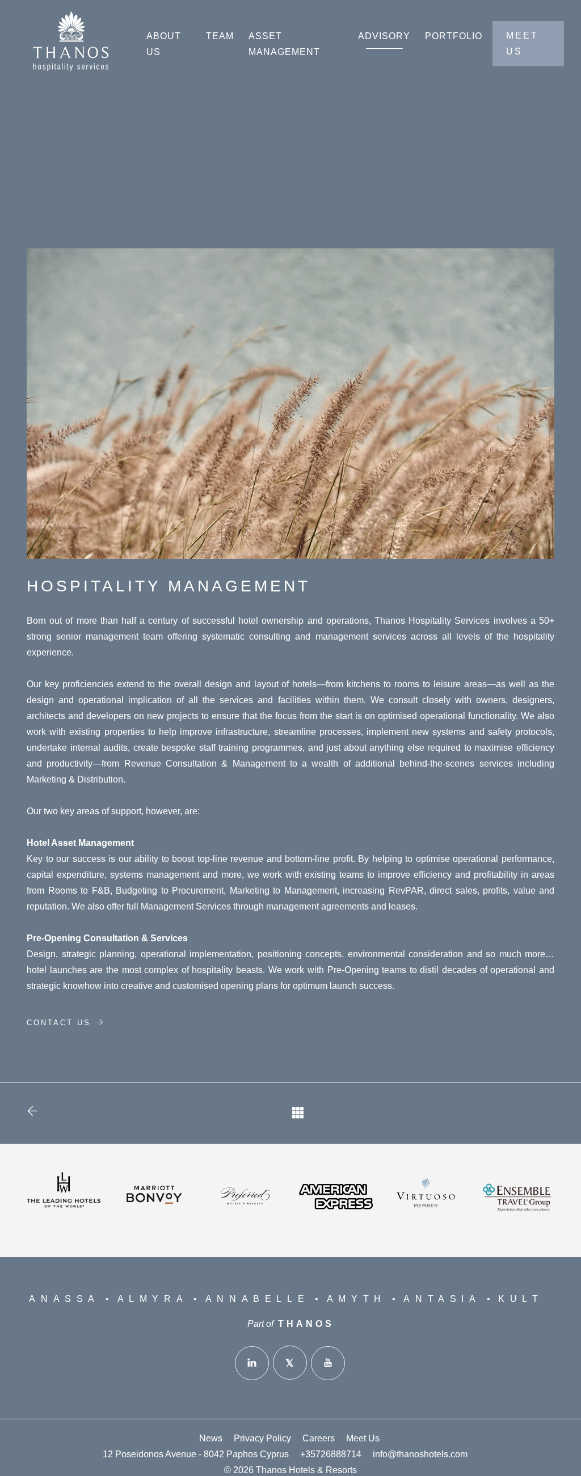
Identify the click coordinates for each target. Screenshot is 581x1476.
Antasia (442, 1299)
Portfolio (453, 36)
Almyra (152, 1299)
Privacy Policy (262, 1438)
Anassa (64, 1299)
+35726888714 (330, 1454)
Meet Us (363, 1438)
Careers (318, 1438)
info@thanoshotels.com (420, 1454)
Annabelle (257, 1299)
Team (220, 36)
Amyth (356, 1299)
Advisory (384, 36)
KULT (520, 1299)
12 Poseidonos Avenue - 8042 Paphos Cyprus (196, 1454)
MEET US (522, 43)
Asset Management (284, 44)
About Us (163, 44)
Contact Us (61, 1022)
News (210, 1438)
